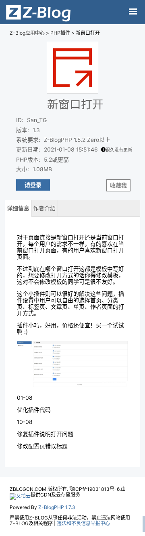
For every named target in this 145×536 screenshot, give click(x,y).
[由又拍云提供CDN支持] (20, 495)
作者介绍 (44, 208)
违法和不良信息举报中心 (83, 523)
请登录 (33, 185)
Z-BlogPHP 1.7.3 (56, 507)
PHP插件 (60, 33)
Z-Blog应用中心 (27, 33)
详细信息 (18, 208)
